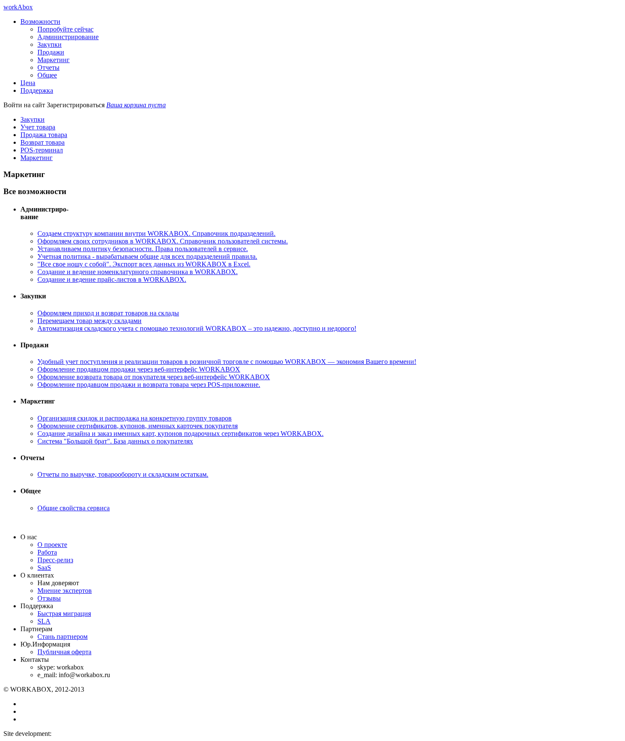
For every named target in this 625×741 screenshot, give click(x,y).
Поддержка (36, 90)
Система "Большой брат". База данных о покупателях (115, 441)
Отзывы (49, 598)
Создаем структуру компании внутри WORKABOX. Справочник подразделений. (156, 233)
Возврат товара (42, 142)
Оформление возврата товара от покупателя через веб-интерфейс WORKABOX (153, 377)
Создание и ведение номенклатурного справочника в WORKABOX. (137, 271)
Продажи (50, 52)
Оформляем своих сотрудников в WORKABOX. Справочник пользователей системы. (162, 241)
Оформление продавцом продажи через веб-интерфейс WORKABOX (138, 369)
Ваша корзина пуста (136, 105)
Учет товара (37, 127)
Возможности (40, 21)
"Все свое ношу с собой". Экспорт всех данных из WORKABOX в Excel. (143, 264)
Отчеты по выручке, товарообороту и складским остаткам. (122, 474)
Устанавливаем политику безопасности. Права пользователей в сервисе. (142, 248)
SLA (44, 621)
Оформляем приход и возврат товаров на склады (108, 313)
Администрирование (68, 36)
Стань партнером (62, 636)
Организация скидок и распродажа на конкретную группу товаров (134, 418)
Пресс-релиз (55, 560)
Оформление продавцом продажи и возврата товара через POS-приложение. (148, 384)
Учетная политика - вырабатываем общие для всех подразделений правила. (147, 256)
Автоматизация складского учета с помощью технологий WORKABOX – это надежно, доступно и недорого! (196, 328)
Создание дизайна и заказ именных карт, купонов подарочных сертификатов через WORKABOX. (180, 433)
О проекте (52, 544)
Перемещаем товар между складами (89, 320)
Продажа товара (43, 134)
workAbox (18, 7)
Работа (47, 552)
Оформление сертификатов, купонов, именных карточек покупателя (137, 425)
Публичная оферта (64, 651)
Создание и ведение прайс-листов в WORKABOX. (111, 279)
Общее (47, 75)
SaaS (44, 567)
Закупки (49, 44)
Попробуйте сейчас (65, 29)
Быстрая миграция (64, 613)
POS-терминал (41, 150)
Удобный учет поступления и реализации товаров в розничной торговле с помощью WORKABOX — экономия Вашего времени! (226, 361)
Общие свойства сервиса (73, 508)
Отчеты (48, 67)
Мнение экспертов (64, 590)
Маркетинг (53, 59)
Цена (27, 82)
